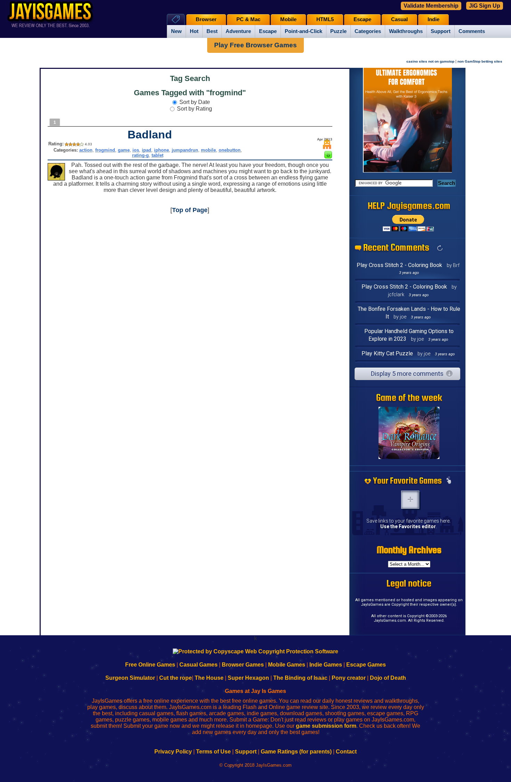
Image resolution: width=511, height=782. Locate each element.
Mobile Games (286, 665)
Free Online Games (150, 665)
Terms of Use (213, 752)
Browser (206, 19)
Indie (433, 19)
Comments (472, 31)
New (176, 31)
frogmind (105, 150)
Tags (176, 19)
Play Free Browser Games (255, 45)
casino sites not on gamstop (430, 61)
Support (441, 31)
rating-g (140, 155)
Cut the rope (175, 678)
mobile (208, 150)
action (85, 150)
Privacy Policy (173, 752)
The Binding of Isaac (300, 678)
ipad (146, 150)
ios (135, 150)
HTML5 (325, 19)
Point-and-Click (303, 31)
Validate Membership (431, 6)
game (124, 150)
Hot (194, 31)
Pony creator (349, 678)
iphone (161, 150)
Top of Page (190, 210)
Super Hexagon (248, 678)
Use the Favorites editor (408, 526)
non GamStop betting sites (479, 61)
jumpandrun (185, 150)
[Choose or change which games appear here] (449, 481)
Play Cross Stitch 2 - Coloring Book (399, 265)
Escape (268, 31)
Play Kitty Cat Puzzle (387, 353)
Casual (399, 19)
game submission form (326, 726)
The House (209, 678)
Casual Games (198, 665)
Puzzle (338, 31)
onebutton (230, 150)
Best (212, 31)
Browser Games (243, 665)
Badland (150, 134)
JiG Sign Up (484, 6)
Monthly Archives (409, 549)
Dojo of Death (388, 678)
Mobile (288, 19)
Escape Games (366, 665)
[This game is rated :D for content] (328, 157)
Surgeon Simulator (130, 678)
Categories (368, 31)
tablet (157, 155)
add (410, 500)
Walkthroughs (406, 31)
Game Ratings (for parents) (296, 752)
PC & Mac (248, 19)
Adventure (238, 31)
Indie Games (325, 665)
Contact (346, 752)
